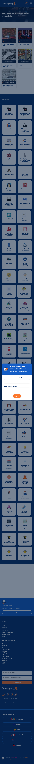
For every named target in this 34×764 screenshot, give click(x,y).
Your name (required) (10, 386)
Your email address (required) (13, 378)
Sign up (17, 396)
